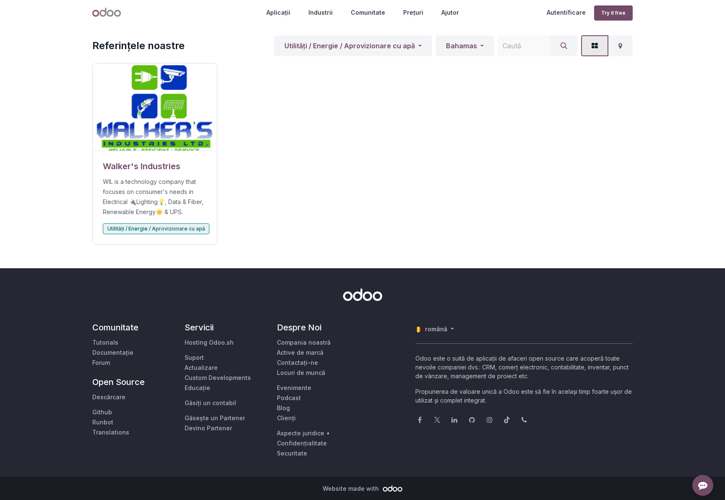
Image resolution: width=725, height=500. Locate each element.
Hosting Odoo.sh (209, 342)
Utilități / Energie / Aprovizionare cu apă (349, 46)
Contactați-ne (297, 362)
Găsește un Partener (215, 417)
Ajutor (450, 12)
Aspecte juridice (300, 433)
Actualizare (201, 367)
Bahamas (461, 46)
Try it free (613, 13)
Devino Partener (208, 428)
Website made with (352, 488)
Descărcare (108, 397)
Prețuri (413, 12)
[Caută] (564, 45)
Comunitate (368, 12)
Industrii (320, 12)
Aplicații (278, 12)
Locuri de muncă (301, 372)
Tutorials (105, 342)
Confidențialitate (302, 443)
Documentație (112, 352)
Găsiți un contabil (210, 402)
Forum (101, 362)
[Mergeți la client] (155, 107)
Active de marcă (300, 352)
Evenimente (294, 387)
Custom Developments (218, 377)
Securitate (292, 453)
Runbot (102, 422)
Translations (110, 432)
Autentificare (566, 12)
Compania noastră (304, 342)
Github (102, 412)
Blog (283, 407)
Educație (197, 387)
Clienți (286, 417)
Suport (194, 357)
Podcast (289, 397)
